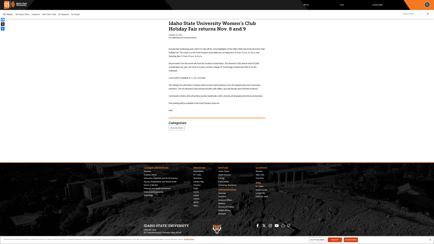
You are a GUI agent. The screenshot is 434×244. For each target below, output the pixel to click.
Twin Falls (260, 178)
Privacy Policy (189, 239)
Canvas (196, 199)
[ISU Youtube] (276, 226)
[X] (2, 24)
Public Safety (223, 182)
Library (196, 195)
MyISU (196, 202)
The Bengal (75, 14)
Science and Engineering (153, 192)
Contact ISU (260, 193)
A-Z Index (197, 175)
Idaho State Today (49, 14)
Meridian (259, 171)
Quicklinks (378, 5)
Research (222, 214)
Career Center (223, 171)
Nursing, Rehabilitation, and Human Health (160, 182)
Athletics (221, 203)
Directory (197, 185)
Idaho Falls (260, 175)
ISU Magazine (63, 14)
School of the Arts (151, 185)
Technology (148, 195)
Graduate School (150, 175)
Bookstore (197, 178)
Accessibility (198, 171)
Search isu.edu (261, 190)
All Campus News (23, 14)
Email (195, 188)
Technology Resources (227, 185)
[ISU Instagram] (270, 226)
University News (176, 128)
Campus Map (198, 182)
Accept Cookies (351, 240)
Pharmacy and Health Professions (157, 188)
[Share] (2, 28)
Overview (222, 193)
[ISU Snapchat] (283, 226)
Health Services (224, 175)
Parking (221, 178)
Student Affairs (224, 210)
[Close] (430, 239)
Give (342, 5)
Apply (306, 5)
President (222, 197)
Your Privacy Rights (317, 240)
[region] (217, 240)
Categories (35, 14)
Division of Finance (226, 207)
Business (147, 171)
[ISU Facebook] (257, 226)
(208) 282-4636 (262, 197)
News (195, 206)
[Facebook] (2, 19)
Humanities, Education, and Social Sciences (161, 178)
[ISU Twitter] (264, 226)
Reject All (334, 240)
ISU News (8, 14)
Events (196, 192)
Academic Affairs (225, 200)
